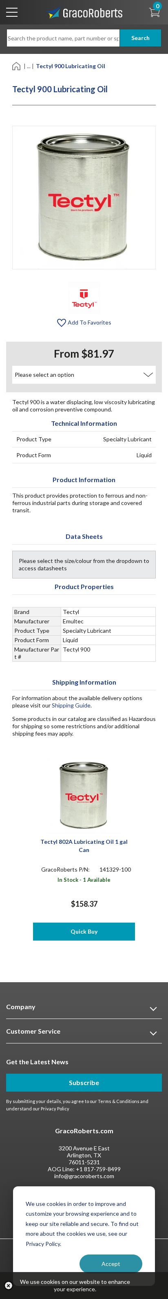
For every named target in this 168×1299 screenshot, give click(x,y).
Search (140, 37)
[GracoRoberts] (84, 11)
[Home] (17, 65)
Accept (111, 1263)
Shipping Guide (71, 705)
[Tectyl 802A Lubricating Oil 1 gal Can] (84, 794)
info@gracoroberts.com (84, 1175)
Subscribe (84, 1082)
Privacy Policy (55, 1108)
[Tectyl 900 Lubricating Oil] (84, 297)
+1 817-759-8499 (98, 1169)
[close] (8, 1285)
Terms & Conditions (118, 1101)
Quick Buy (84, 931)
